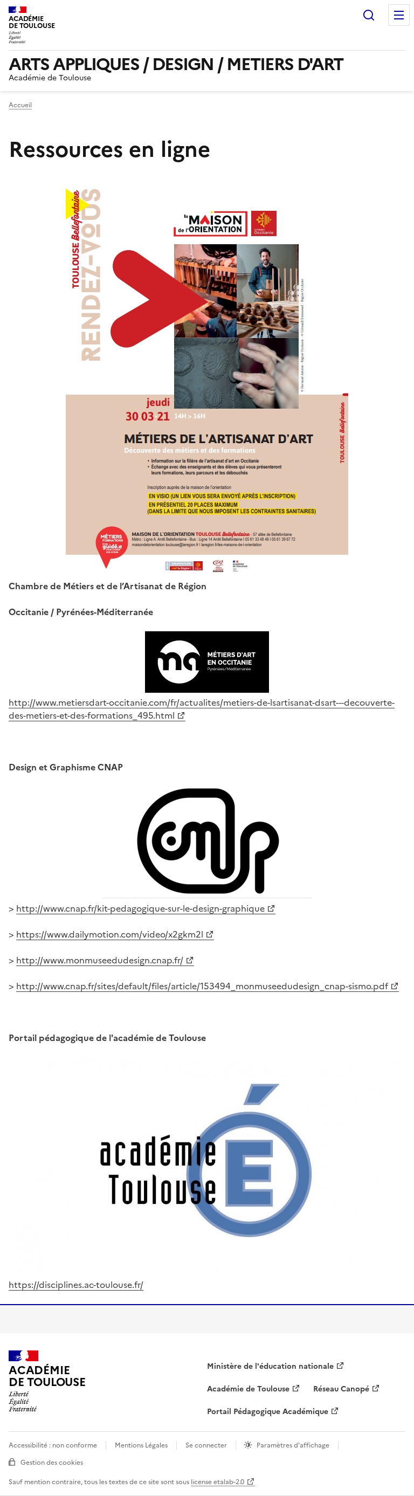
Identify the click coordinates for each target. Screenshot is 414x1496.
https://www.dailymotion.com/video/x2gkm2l (109, 934)
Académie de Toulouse (248, 1389)
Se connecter (206, 1445)
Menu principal (399, 15)
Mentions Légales (141, 1445)
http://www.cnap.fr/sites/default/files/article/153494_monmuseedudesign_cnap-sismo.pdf (202, 986)
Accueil (20, 105)
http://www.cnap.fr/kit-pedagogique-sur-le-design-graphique (140, 908)
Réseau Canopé (341, 1389)
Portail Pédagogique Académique (267, 1411)
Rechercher (369, 15)
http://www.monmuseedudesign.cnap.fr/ (99, 960)
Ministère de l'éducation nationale (270, 1366)
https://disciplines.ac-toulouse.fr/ (76, 1284)
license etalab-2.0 (217, 1482)
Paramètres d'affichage (293, 1445)
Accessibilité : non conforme (53, 1445)
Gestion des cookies (51, 1462)
